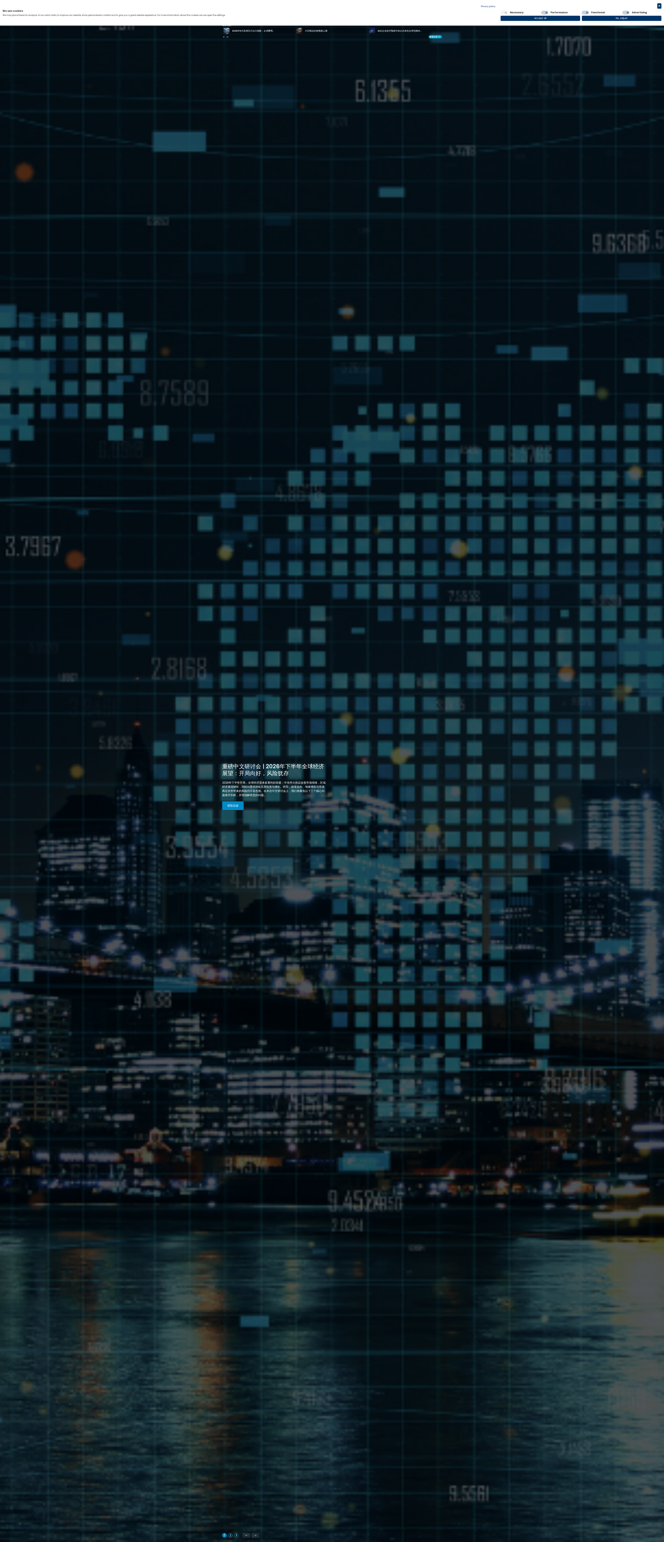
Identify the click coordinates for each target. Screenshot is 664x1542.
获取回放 (232, 806)
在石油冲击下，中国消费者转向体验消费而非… (328, 30)
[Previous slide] (246, 1535)
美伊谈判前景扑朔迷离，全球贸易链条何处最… (401, 30)
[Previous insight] (224, 37)
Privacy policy (488, 6)
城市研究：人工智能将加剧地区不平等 (251, 30)
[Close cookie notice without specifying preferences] (659, 6)
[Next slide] (255, 1535)
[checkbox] (504, 12)
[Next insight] (227, 37)
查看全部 (433, 36)
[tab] (224, 1535)
